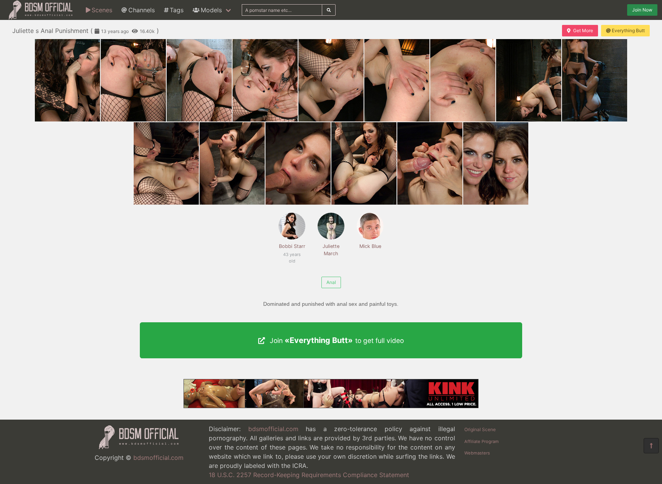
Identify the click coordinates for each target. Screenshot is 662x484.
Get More (583, 30)
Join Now (642, 10)
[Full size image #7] (528, 80)
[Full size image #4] (331, 80)
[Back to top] (651, 445)
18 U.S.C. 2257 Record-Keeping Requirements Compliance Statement (309, 475)
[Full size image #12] (364, 163)
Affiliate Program (481, 441)
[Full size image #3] (265, 80)
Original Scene (480, 429)
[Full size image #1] (133, 80)
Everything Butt (628, 30)
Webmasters (477, 453)
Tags (177, 10)
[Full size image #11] (298, 163)
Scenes (102, 10)
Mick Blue (370, 246)
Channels (141, 10)
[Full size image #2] (199, 80)
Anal (331, 282)
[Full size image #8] (594, 80)
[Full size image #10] (232, 163)
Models (211, 10)
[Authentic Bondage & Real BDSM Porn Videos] (331, 406)
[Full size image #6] (462, 80)
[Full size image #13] (429, 163)
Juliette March (331, 249)
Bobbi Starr (292, 250)
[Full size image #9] (166, 163)
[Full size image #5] (396, 80)
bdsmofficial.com (158, 457)
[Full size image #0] (67, 80)
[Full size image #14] (495, 163)
